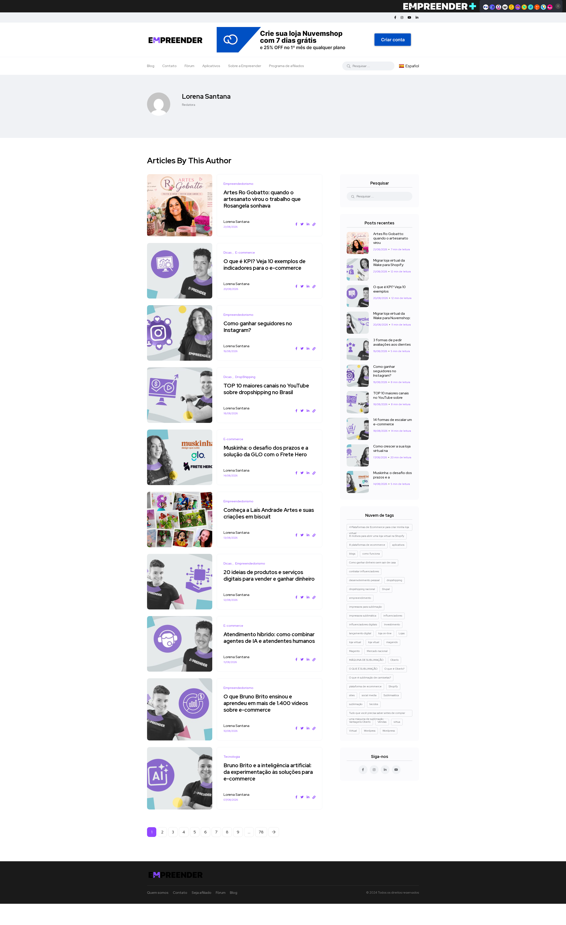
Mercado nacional (377, 651)
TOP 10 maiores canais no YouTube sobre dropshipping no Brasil (266, 389)
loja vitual (373, 642)
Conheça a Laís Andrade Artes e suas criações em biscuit (269, 513)
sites (352, 695)
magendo (392, 642)
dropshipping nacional (362, 589)
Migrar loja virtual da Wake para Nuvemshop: (392, 315)
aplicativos (398, 545)
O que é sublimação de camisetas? (370, 677)
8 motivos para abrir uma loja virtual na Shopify (376, 536)
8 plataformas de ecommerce (367, 545)
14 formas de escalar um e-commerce (392, 422)
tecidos (373, 704)
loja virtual (355, 642)
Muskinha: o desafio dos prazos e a (392, 475)
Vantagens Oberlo (360, 722)
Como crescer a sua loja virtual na (392, 448)
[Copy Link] (314, 224)
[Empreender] (175, 39)
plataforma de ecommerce (365, 686)
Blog (150, 66)
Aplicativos (211, 66)
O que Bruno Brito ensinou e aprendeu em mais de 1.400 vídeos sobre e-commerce (266, 703)
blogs (352, 553)
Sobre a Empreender (244, 66)
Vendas (382, 722)
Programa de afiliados (286, 66)
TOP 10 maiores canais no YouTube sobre (391, 395)
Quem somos (157, 892)
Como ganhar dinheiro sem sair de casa (372, 562)
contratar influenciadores (364, 571)
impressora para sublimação (365, 607)
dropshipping (394, 580)
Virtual (353, 730)
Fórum (189, 66)
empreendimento (360, 598)
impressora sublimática (362, 615)
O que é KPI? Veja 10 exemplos (389, 289)
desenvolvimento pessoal (364, 580)
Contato (169, 66)
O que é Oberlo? (394, 669)
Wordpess (369, 730)
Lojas (402, 633)
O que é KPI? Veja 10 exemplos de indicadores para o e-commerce (265, 264)
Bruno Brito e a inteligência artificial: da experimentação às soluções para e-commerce (268, 772)
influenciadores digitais (363, 624)
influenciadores (392, 615)
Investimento (392, 624)
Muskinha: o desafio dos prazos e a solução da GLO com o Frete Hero (266, 451)
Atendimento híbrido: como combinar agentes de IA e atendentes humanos (269, 637)
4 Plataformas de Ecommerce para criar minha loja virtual (379, 528)
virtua (397, 722)
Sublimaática (391, 695)
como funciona (371, 553)
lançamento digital (360, 633)
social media (369, 695)
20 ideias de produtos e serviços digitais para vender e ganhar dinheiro (269, 575)
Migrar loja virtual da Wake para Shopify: (389, 262)
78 (261, 831)
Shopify (393, 686)
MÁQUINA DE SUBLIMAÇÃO (366, 660)
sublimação (355, 704)
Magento (354, 651)
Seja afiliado (201, 892)
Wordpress (388, 730)
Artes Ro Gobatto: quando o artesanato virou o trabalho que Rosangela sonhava (262, 199)
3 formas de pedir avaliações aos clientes (392, 342)
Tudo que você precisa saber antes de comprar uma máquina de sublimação (377, 714)
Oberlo (394, 660)
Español (412, 65)
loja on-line (385, 633)
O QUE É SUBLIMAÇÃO (363, 669)
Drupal (386, 589)
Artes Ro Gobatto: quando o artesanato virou (390, 238)
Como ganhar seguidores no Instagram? (258, 326)
